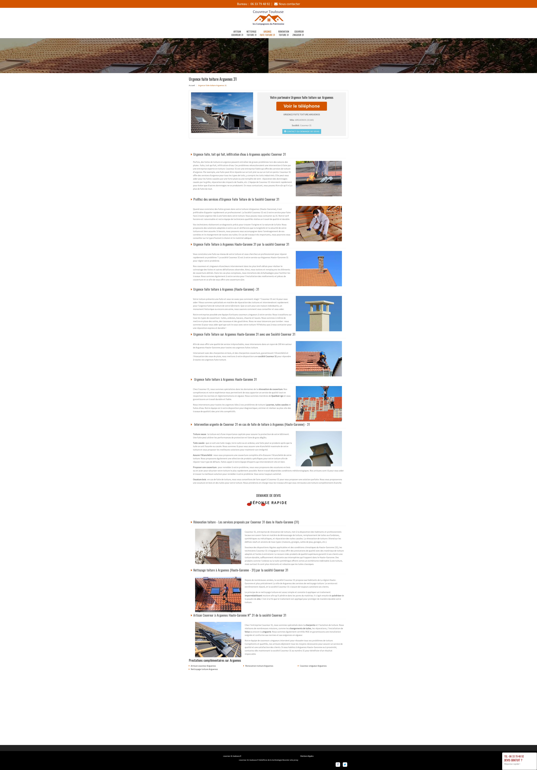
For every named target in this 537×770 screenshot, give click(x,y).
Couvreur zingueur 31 (298, 33)
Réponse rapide (268, 502)
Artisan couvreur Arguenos (203, 665)
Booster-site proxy (290, 760)
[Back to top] (529, 762)
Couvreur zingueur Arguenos (313, 665)
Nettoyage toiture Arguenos (204, 669)
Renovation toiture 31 (283, 33)
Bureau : (253, 4)
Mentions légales (307, 756)
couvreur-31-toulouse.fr (232, 756)
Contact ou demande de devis (302, 131)
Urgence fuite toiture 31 (267, 33)
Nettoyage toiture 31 (251, 33)
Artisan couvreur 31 (237, 33)
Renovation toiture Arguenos (259, 665)
